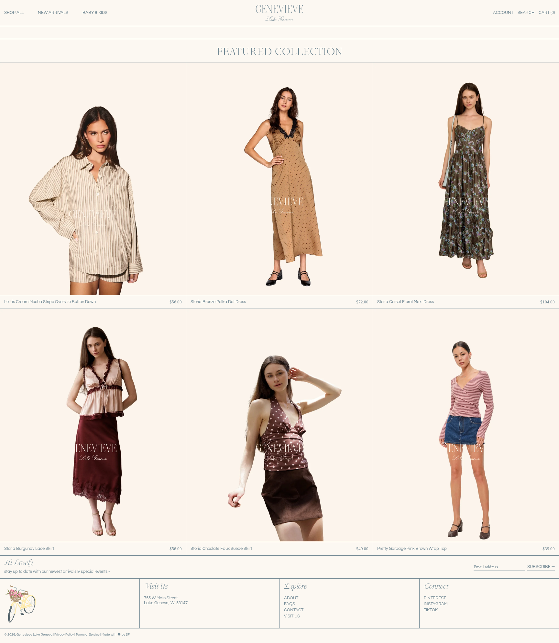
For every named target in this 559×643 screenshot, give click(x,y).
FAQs (289, 604)
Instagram (435, 604)
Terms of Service (88, 634)
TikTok (431, 610)
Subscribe (539, 566)
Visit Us (292, 616)
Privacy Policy (64, 634)
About (291, 598)
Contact (293, 610)
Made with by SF (116, 634)
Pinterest (435, 598)
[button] (526, 13)
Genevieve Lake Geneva (34, 634)
